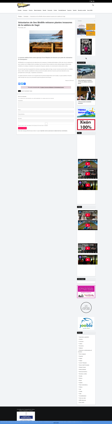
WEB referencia (82, 400)
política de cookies (79, 421)
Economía (50, 10)
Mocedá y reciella (82, 10)
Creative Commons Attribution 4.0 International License (52, 87)
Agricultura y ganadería (84, 337)
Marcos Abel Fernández (84, 365)
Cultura (55, 10)
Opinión (75, 10)
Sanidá (80, 391)
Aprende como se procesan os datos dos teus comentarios (53, 130)
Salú (80, 389)
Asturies (31, 10)
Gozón (22, 91)
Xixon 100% (89, 10)
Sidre (80, 393)
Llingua (80, 358)
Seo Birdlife (27, 91)
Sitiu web (20, 118)
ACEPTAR (56, 422)
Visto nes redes (82, 398)
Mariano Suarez (82, 367)
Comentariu (20, 100)
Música (80, 378)
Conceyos (25, 10)
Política (80, 387)
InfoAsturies (23, 5)
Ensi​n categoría (82, 354)
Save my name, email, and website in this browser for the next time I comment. (33, 125)
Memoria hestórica (83, 371)
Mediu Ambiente (37, 10)
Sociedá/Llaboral (62, 10)
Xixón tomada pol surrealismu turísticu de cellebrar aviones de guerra (85, 82)
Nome (19, 109)
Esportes (69, 10)
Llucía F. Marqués (83, 362)
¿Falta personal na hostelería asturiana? (84, 102)
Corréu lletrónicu (21, 114)
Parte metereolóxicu (83, 384)
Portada (19, 10)
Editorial (81, 348)
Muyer (80, 380)
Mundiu (44, 10)
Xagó (31, 91)
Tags (19, 91)
